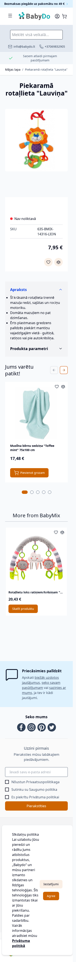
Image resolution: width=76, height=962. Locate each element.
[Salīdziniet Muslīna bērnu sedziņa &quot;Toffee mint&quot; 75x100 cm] (63, 386)
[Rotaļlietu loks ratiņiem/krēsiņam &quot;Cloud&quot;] (36, 558)
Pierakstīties (36, 806)
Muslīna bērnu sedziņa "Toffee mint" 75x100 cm (32, 448)
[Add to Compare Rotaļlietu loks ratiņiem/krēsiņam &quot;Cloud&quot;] (62, 532)
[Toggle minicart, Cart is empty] (64, 16)
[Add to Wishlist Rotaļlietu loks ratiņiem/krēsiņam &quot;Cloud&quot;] (56, 532)
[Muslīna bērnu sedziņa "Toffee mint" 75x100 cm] (36, 413)
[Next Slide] (64, 370)
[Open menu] (10, 16)
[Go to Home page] (34, 16)
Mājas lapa (12, 69)
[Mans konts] (57, 16)
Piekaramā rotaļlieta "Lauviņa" (46, 69)
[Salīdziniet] (58, 262)
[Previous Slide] (54, 370)
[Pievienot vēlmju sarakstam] (48, 262)
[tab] (25, 492)
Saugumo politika (43, 789)
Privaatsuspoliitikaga (43, 782)
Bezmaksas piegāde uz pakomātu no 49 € (34, 4)
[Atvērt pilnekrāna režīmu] (36, 140)
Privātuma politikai (44, 797)
